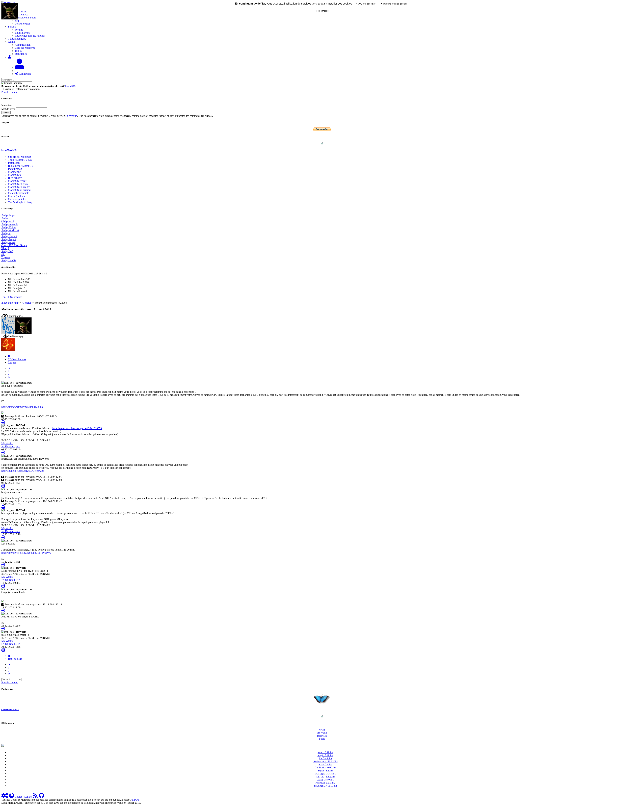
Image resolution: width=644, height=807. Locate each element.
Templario (322, 735)
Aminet (5, 218)
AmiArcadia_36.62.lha (325, 761)
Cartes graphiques (17, 196)
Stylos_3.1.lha (325, 770)
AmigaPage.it (8, 239)
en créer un (71, 115)
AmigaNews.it (9, 236)
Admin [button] (11, 41)
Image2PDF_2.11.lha (325, 785)
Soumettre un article (25, 17)
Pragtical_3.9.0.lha (325, 782)
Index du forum (9, 302)
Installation (14, 162)
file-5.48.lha (325, 758)
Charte (18, 796)
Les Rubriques (22, 23)
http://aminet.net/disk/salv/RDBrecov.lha (22, 470)
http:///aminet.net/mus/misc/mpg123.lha (22, 406)
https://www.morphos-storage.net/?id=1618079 (77, 428)
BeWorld (322, 732)
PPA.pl (5, 248)
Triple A (5, 257)
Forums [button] (12, 26)
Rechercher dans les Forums (30, 35)
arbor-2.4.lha (325, 764)
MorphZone (14, 171)
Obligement (7, 221)
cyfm (322, 729)
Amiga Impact (8, 215)
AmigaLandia (8, 260)
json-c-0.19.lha (325, 752)
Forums (19, 29)
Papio (322, 738)
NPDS (135, 799)
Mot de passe (8, 109)
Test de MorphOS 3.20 (20, 159)
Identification (15, 168)
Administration (23, 44)
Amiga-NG (7, 251)
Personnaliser (322, 11)
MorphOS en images (19, 187)
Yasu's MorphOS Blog (20, 202)
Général (26, 302)
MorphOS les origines (19, 190)
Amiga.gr (6, 233)
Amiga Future (8, 227)
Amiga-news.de (9, 224)
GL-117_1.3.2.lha (325, 776)
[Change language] (11, 83)
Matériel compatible (18, 193)
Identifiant (6, 105)
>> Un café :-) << (10, 446)
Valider (6, 112)
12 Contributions (17, 359)
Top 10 (18, 50)
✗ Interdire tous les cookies (394, 4)
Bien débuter (15, 177)
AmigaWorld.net (10, 230)
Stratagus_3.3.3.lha (325, 773)
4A (3, 254)
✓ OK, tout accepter (365, 4)
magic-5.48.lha (325, 755)
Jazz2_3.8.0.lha (325, 779)
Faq (17, 20)
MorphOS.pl (14, 174)
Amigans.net (8, 242)
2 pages (12, 362)
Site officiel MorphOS (20, 156)
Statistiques (21, 53)
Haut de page (15, 658)
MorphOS (70, 86)
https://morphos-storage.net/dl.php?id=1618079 (26, 552)
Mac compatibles (17, 199)
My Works (7, 443)
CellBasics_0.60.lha (325, 767)
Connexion (24, 73)
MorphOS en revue (18, 184)
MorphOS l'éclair (17, 180)
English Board (22, 32)
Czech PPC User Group (14, 245)
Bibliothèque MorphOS (20, 165)
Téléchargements (17, 38)
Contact (28, 796)
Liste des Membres (25, 47)
